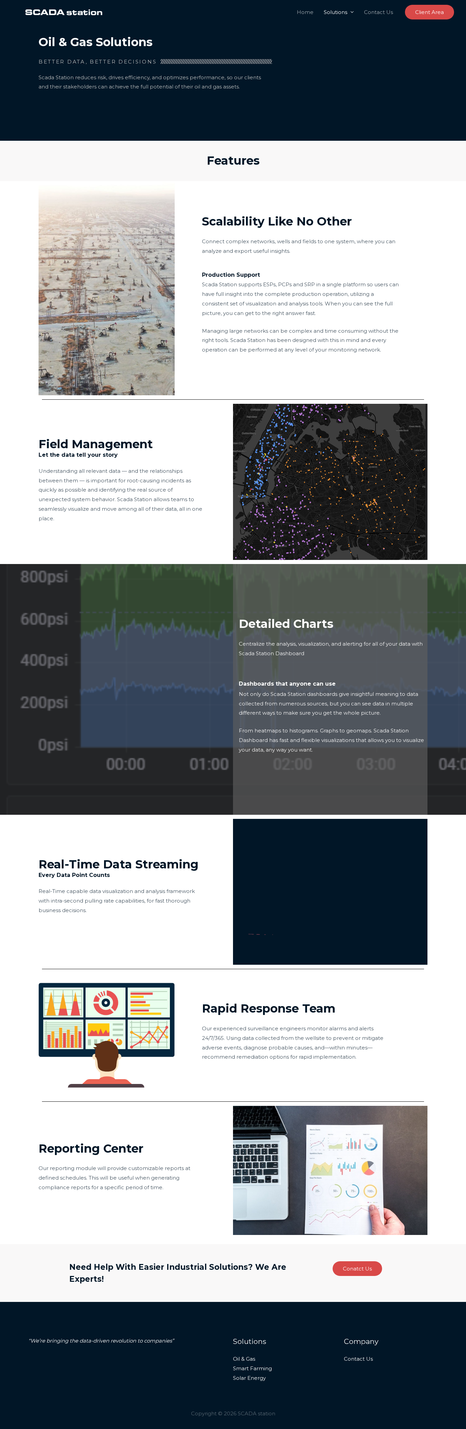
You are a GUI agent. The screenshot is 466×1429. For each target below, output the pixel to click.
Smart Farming (252, 1368)
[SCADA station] (63, 12)
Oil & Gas (244, 1359)
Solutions (335, 12)
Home (305, 12)
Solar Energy (249, 1378)
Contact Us (378, 12)
